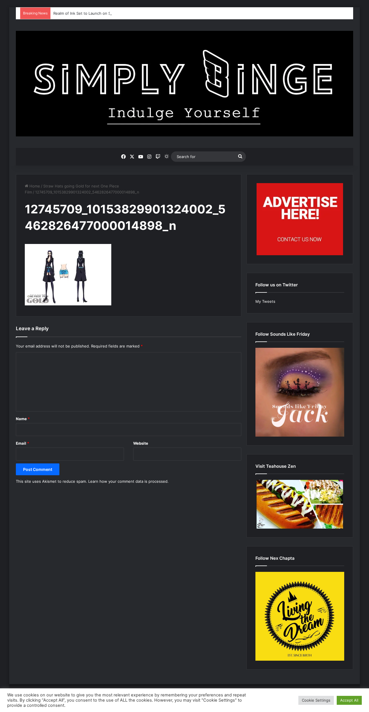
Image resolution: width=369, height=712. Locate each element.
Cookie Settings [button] (316, 700)
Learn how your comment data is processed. (128, 481)
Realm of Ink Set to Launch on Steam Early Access (98, 13)
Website (140, 443)
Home (34, 186)
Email (22, 443)
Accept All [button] (349, 700)
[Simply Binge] (184, 83)
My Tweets (265, 301)
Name (23, 418)
